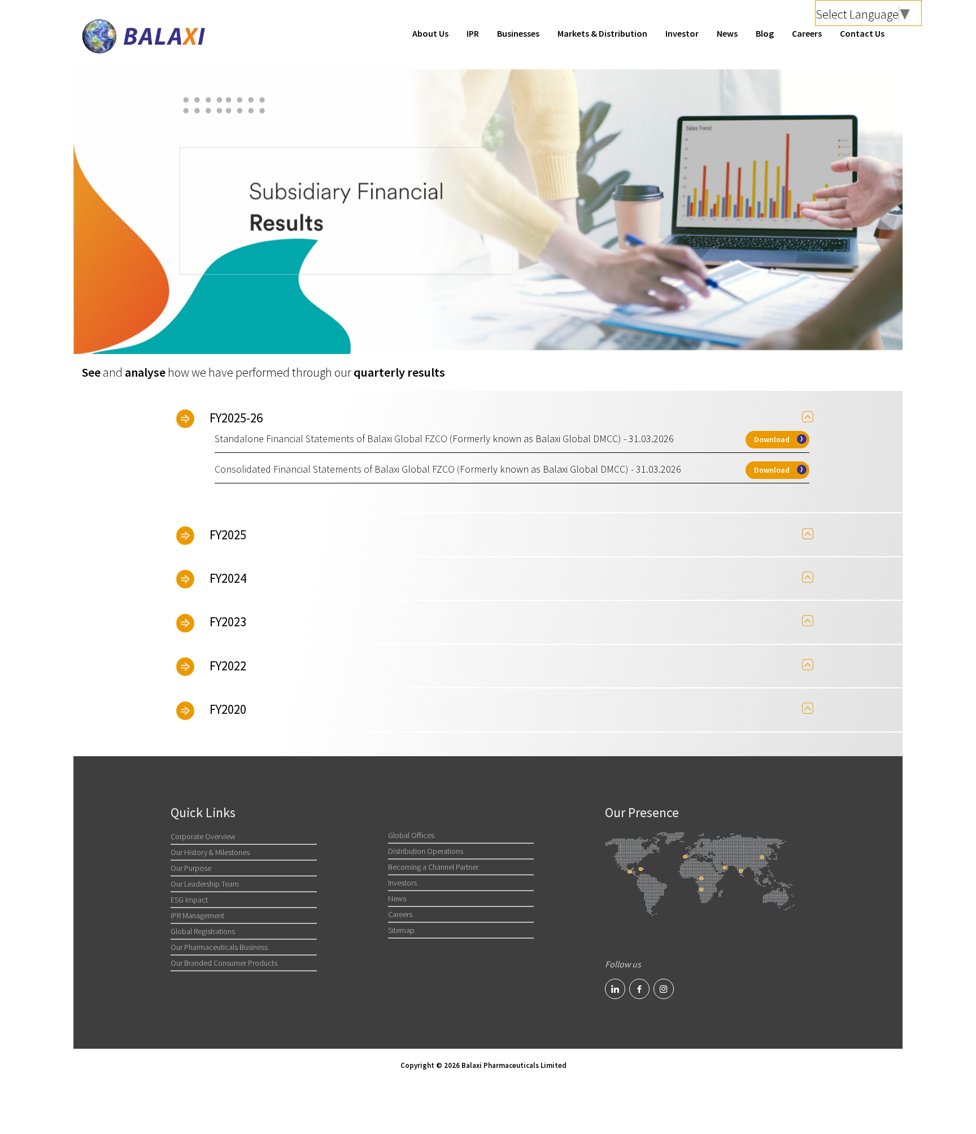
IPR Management (197, 915)
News (727, 33)
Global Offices (411, 835)
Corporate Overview (203, 836)
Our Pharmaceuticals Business (219, 947)
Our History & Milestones (210, 852)
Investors (402, 883)
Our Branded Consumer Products (224, 963)
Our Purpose (191, 868)
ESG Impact (189, 900)
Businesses (518, 33)
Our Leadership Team (205, 884)
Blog (765, 33)
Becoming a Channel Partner (433, 867)
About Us (430, 33)
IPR (473, 33)
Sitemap (401, 930)
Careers (807, 33)
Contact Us (862, 33)
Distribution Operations (425, 851)
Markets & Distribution (602, 33)
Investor (682, 33)
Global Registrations (203, 931)
